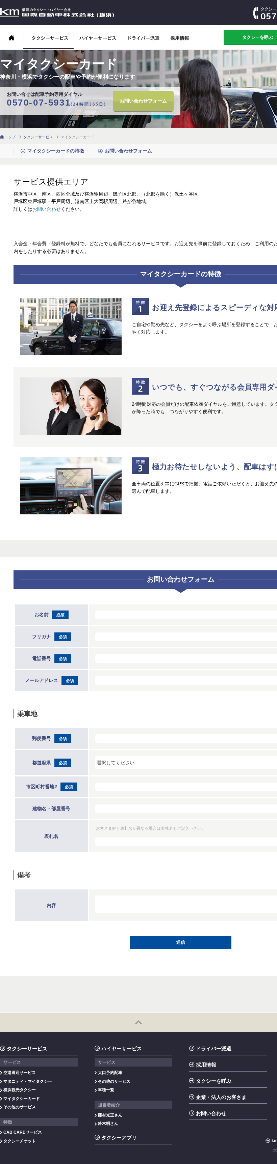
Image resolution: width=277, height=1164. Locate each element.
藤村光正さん (110, 1115)
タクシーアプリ (119, 1137)
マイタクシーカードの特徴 (55, 150)
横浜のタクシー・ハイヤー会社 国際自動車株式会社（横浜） (57, 13)
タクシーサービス (48, 41)
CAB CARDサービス (22, 1132)
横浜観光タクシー (19, 1089)
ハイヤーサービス (98, 41)
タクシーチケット (19, 1141)
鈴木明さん (108, 1123)
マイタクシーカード (21, 1098)
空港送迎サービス (19, 1072)
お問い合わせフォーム (143, 101)
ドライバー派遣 (143, 41)
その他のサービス (19, 1107)
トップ (10, 137)
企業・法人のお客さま (221, 1097)
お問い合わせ (46, 209)
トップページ (11, 41)
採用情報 (179, 41)
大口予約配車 (110, 1072)
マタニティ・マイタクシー (27, 1081)
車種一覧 (106, 1089)
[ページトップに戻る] (138, 1022)
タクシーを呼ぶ (213, 1081)
